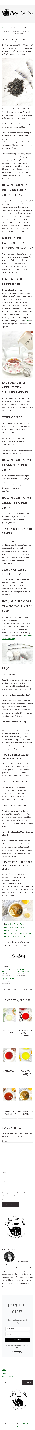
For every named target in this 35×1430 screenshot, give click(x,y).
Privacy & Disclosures (10, 1377)
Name (4, 1173)
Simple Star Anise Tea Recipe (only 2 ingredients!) (9, 1112)
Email (4, 1181)
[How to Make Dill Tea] (9, 1016)
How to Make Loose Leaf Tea (14, 927)
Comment (6, 1141)
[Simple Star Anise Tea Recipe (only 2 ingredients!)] (9, 1095)
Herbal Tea (25, 989)
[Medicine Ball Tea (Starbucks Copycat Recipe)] (25, 1095)
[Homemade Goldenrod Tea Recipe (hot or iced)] (25, 1056)
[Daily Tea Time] (17, 16)
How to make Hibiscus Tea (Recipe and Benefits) (25, 1033)
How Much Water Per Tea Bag (15, 936)
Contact (5, 1373)
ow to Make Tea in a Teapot (15, 924)
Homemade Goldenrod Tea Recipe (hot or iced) (25, 1073)
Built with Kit (18, 1351)
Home (3, 28)
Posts (8, 28)
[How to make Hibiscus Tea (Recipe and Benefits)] (25, 1016)
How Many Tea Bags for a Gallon (16, 930)
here (27, 321)
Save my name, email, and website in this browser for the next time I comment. (16, 1196)
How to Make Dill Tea (9, 1031)
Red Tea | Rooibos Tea (9, 1071)
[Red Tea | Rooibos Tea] (9, 1056)
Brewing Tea (16, 989)
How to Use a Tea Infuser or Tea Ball (17, 933)
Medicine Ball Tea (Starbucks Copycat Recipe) (25, 1112)
